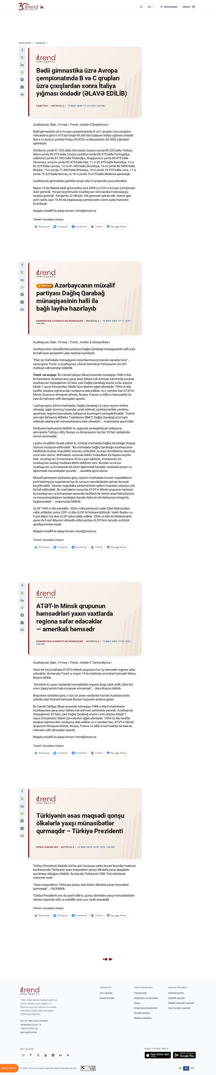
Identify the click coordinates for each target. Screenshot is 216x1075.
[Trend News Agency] (29, 990)
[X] (38, 1055)
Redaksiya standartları (146, 1008)
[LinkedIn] (60, 1055)
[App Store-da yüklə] (158, 1055)
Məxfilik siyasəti (176, 998)
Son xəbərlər (106, 993)
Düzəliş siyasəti (142, 1013)
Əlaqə (137, 1003)
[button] (22, 50)
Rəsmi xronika (107, 998)
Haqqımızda (140, 993)
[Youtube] (46, 1055)
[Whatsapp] (23, 1055)
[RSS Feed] (68, 1055)
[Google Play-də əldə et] (184, 1055)
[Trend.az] (31, 6)
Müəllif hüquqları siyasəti (181, 1003)
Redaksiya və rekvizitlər (146, 998)
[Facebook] (31, 1055)
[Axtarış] (141, 6)
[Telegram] (53, 1055)
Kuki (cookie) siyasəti (179, 1008)
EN (180, 1068)
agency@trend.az (28, 1032)
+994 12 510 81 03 (29, 1028)
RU (192, 1068)
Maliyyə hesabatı (143, 1018)
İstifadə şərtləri (176, 993)
